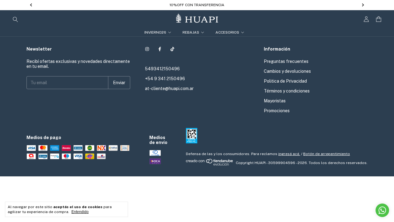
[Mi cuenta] (366, 19)
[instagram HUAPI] (147, 49)
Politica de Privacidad (285, 81)
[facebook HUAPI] (160, 49)
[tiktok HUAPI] (172, 49)
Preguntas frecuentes (286, 61)
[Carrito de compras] (379, 19)
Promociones (277, 110)
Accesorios (227, 32)
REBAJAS (191, 32)
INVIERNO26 (155, 32)
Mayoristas (275, 100)
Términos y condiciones (287, 90)
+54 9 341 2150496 (165, 78)
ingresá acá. (289, 154)
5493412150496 (162, 68)
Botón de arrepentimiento (326, 154)
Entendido (80, 212)
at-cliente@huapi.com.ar (169, 88)
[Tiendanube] (210, 164)
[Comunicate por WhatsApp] (382, 210)
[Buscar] (15, 19)
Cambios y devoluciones (287, 71)
